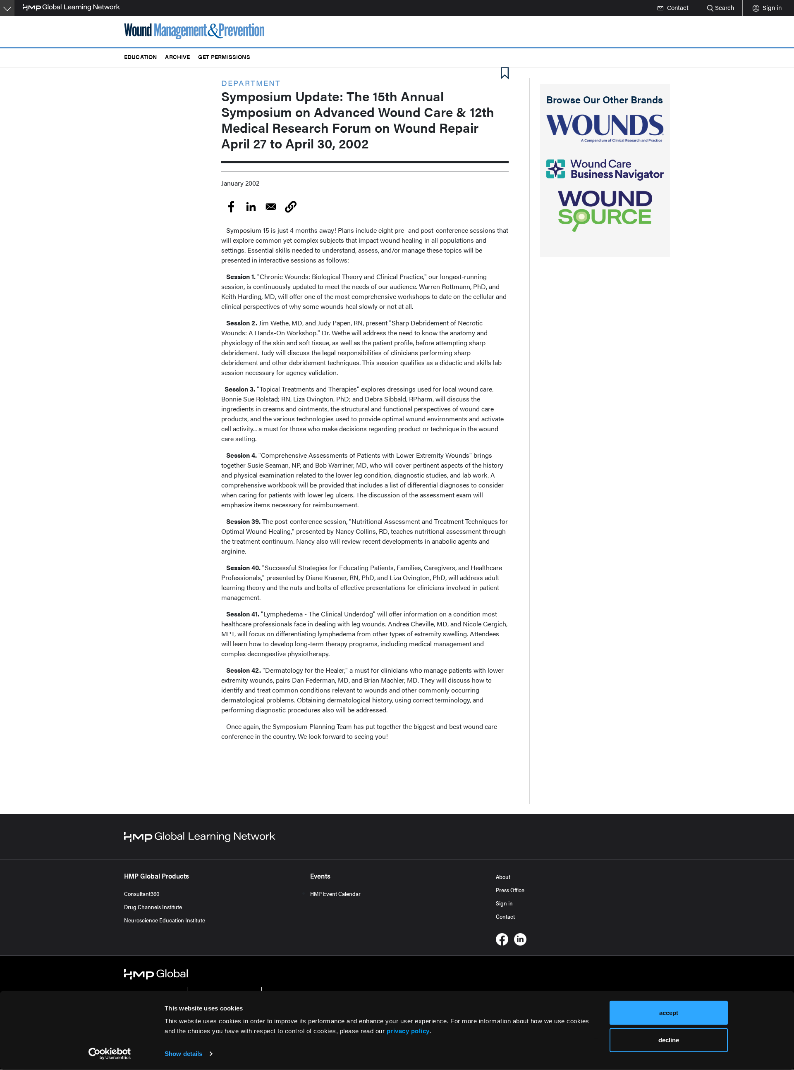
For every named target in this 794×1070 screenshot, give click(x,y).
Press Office (510, 890)
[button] (290, 206)
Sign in (504, 903)
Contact (505, 916)
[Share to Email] (271, 206)
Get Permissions (224, 56)
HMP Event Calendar (335, 893)
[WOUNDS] (605, 128)
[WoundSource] (605, 211)
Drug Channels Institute (153, 907)
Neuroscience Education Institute (164, 920)
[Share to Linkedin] (251, 206)
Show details (183, 1053)
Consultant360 (142, 893)
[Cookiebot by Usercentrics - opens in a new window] (110, 1054)
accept (668, 1012)
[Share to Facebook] (231, 206)
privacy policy (408, 1030)
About (503, 876)
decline (668, 1039)
